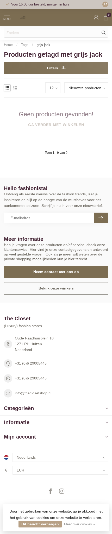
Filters (53, 68)
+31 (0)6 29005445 (31, 363)
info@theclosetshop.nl (33, 393)
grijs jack (43, 45)
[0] (106, 17)
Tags (24, 45)
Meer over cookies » (79, 524)
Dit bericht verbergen (40, 524)
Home (8, 45)
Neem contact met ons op (56, 272)
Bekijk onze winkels (56, 288)
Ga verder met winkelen (56, 125)
